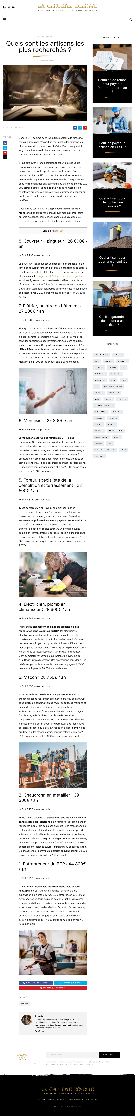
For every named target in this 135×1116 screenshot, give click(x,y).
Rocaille (99, 431)
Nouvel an (114, 393)
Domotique (100, 374)
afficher (59, 231)
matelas (99, 393)
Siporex (98, 443)
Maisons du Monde (113, 386)
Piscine (98, 424)
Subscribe (108, 1055)
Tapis (123, 450)
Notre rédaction (75, 1100)
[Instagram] (9, 7)
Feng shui (116, 374)
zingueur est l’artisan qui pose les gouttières (61, 276)
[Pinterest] (13, 7)
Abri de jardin (101, 355)
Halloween (100, 380)
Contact (61, 1100)
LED (96, 386)
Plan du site (91, 1100)
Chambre (122, 361)
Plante (111, 424)
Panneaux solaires (104, 405)
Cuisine (112, 367)
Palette (122, 399)
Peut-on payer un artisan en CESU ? (112, 145)
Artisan (24, 1003)
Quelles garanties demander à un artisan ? (112, 321)
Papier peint (100, 412)
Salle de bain (101, 437)
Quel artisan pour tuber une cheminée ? (112, 261)
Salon (116, 437)
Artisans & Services (45, 37)
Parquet (117, 412)
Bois (97, 361)
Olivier (109, 399)
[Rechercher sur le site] (130, 19)
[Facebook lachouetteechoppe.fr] (4, 7)
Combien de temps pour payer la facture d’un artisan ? (112, 86)
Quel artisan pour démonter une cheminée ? (112, 202)
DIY (123, 367)
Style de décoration (105, 450)
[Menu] (4, 19)
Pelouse (99, 418)
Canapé (108, 361)
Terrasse (99, 456)
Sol (110, 443)
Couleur (99, 367)
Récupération (115, 431)
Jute (124, 380)
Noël (97, 399)
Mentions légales (46, 1100)
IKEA (113, 380)
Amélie (9, 127)
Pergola (113, 418)
